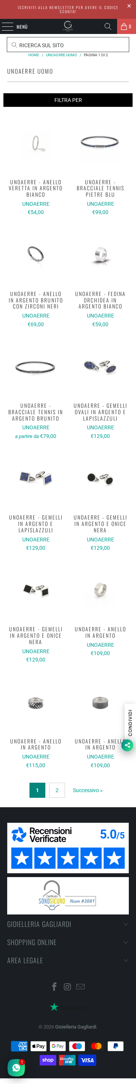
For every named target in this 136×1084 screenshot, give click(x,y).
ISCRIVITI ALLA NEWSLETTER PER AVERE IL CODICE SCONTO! (68, 9)
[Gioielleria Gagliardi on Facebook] (54, 988)
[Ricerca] (108, 26)
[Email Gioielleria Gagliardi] (81, 988)
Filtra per (68, 100)
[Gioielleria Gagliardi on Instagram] (67, 988)
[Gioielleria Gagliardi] (68, 26)
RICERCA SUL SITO (41, 45)
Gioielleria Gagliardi (75, 1027)
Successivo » (88, 790)
